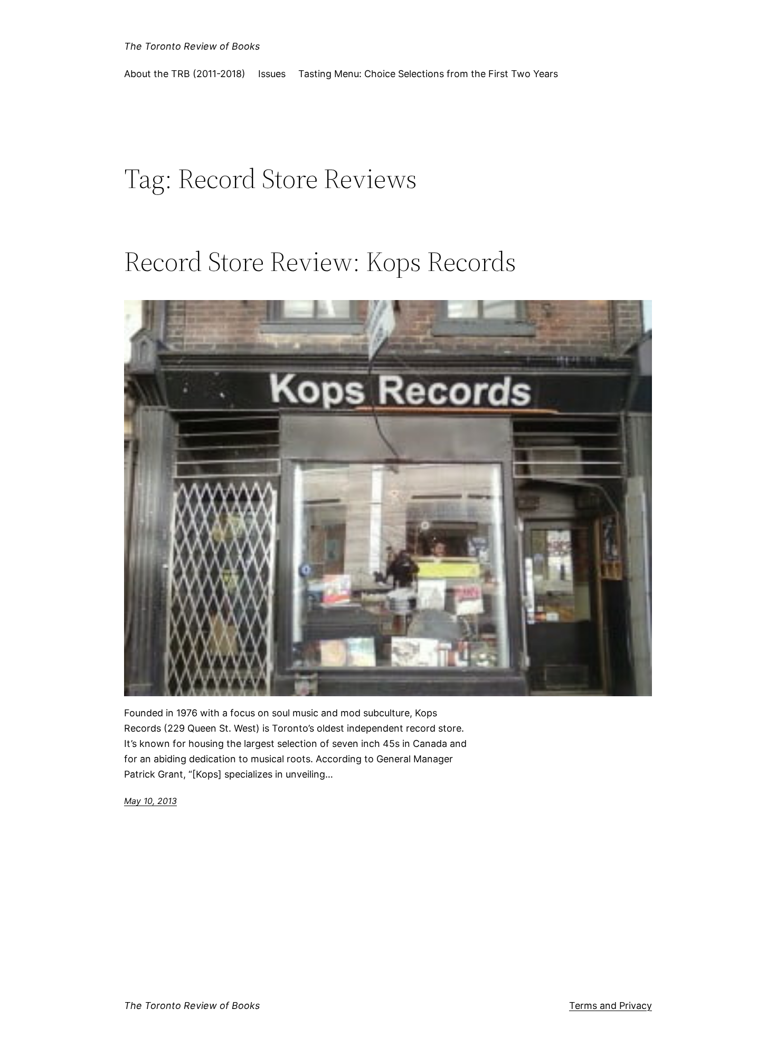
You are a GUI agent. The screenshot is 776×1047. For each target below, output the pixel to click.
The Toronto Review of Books (192, 46)
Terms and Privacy (610, 1005)
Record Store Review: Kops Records (320, 261)
